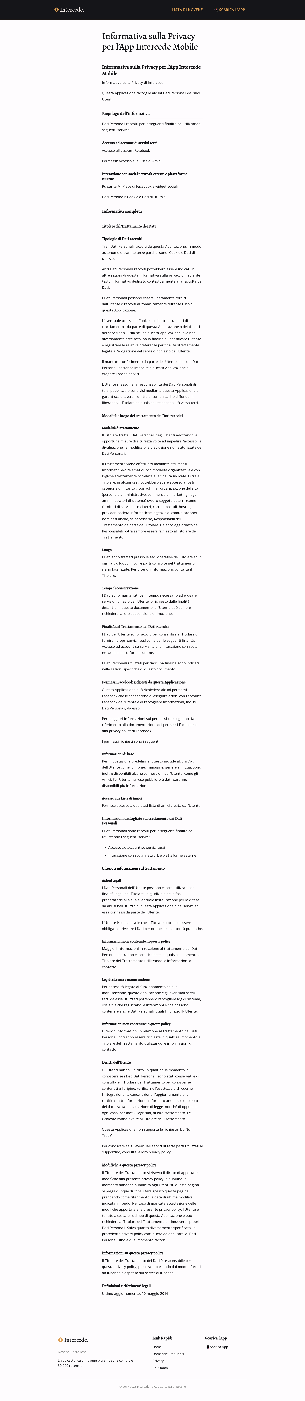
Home (157, 1347)
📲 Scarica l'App (229, 9)
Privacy (158, 1361)
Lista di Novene (187, 9)
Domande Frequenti (168, 1354)
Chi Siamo (160, 1368)
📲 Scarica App (216, 1347)
